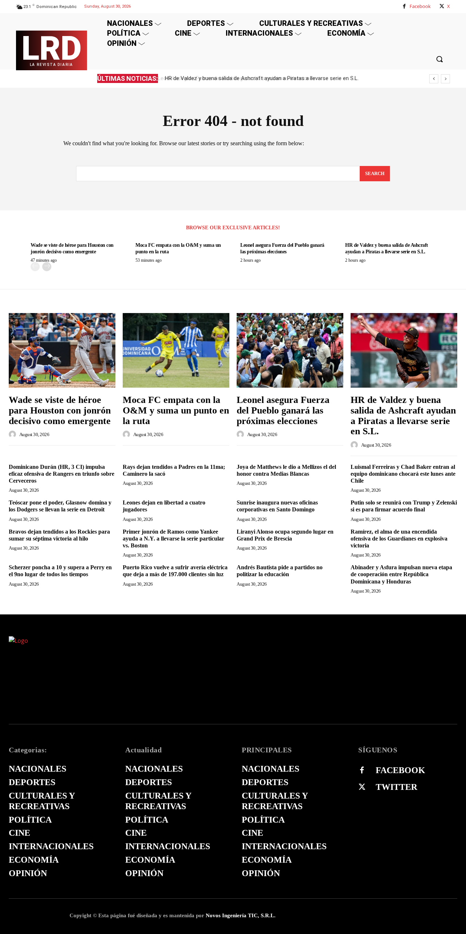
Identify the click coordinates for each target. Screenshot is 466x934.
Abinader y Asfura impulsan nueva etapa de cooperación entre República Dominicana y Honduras (401, 574)
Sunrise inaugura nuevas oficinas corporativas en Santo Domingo (277, 505)
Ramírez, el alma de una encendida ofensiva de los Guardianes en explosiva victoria (399, 539)
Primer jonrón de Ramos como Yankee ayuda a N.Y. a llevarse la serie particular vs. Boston (173, 539)
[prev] (433, 78)
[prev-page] (35, 266)
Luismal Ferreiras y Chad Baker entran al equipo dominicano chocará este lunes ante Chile (403, 474)
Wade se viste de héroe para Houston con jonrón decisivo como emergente (60, 410)
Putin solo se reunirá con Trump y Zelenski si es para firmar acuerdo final (404, 505)
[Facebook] (404, 6)
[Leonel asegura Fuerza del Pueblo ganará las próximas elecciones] (290, 350)
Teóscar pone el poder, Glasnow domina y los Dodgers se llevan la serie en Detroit (60, 505)
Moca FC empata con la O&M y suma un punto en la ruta (176, 410)
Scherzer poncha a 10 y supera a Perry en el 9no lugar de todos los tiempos (60, 570)
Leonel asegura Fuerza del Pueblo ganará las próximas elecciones (283, 410)
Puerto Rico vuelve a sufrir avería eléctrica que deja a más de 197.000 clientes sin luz (175, 570)
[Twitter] (361, 787)
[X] (441, 6)
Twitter (396, 787)
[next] (445, 78)
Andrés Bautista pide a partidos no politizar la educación (280, 570)
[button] (439, 59)
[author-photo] (13, 434)
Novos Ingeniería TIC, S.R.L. (241, 915)
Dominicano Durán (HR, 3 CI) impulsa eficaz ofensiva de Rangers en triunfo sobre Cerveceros (61, 474)
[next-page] (46, 266)
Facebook (420, 6)
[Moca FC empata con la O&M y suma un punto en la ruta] (176, 350)
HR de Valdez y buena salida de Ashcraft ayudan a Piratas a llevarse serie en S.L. (260, 78)
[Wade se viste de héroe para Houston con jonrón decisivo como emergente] (62, 350)
